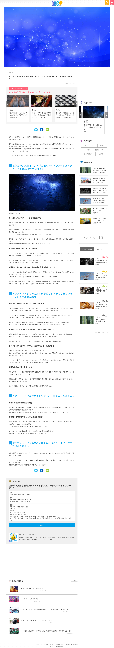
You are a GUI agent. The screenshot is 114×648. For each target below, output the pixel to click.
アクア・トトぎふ (88, 146)
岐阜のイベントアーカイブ (27, 534)
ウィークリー (101, 249)
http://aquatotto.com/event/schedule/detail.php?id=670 (97, 68)
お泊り (102, 146)
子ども (17, 72)
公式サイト (41, 525)
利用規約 (68, 645)
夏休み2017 (88, 154)
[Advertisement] (41, 562)
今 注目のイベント (86, 249)
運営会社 (75, 645)
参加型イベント (100, 150)
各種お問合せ (59, 645)
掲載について (49, 645)
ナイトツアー (86, 150)
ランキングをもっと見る (98, 332)
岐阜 (11, 72)
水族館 (101, 154)
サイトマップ (39, 645)
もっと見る (74, 581)
